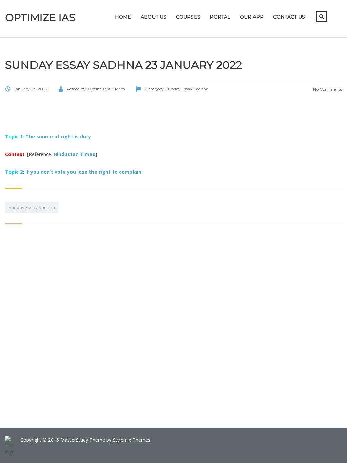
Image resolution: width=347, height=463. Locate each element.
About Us (153, 17)
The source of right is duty (58, 136)
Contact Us (289, 17)
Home (123, 17)
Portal (220, 17)
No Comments (327, 89)
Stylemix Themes (131, 440)
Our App (252, 17)
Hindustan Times (74, 154)
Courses (188, 17)
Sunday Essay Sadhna (31, 207)
